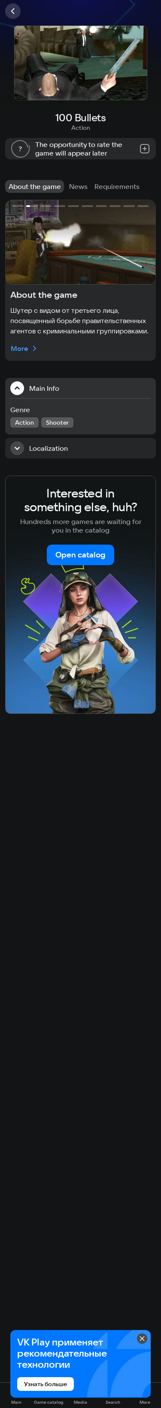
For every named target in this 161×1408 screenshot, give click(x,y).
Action (80, 127)
